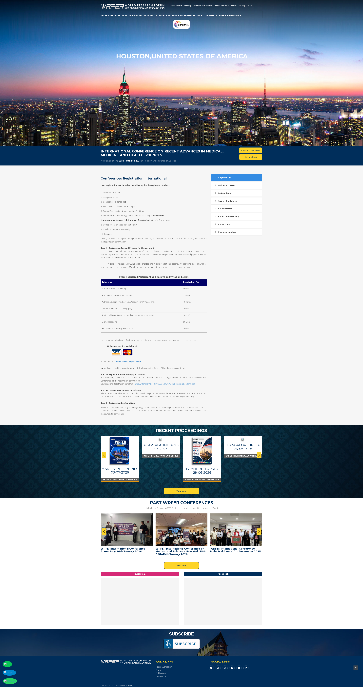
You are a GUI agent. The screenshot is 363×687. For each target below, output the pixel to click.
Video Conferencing (228, 216)
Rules (241, 6)
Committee (209, 15)
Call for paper (114, 15)
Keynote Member (227, 232)
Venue (199, 15)
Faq (140, 15)
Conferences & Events (202, 6)
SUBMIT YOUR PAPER (251, 150)
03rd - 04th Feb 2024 (130, 160)
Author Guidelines (227, 201)
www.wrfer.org (127, 685)
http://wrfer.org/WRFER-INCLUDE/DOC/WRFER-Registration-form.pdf (165, 384)
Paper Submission (164, 666)
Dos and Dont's (234, 15)
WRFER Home (176, 6)
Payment (160, 670)
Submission (149, 15)
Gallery (222, 15)
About (187, 6)
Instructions (224, 193)
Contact (250, 6)
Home (104, 15)
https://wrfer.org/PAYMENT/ (129, 361)
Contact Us (224, 224)
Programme (189, 15)
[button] (259, 455)
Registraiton (224, 177)
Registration (165, 15)
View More (181, 491)
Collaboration (225, 209)
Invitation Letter (226, 185)
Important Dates (130, 15)
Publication (177, 15)
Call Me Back (251, 157)
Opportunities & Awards (225, 6)
